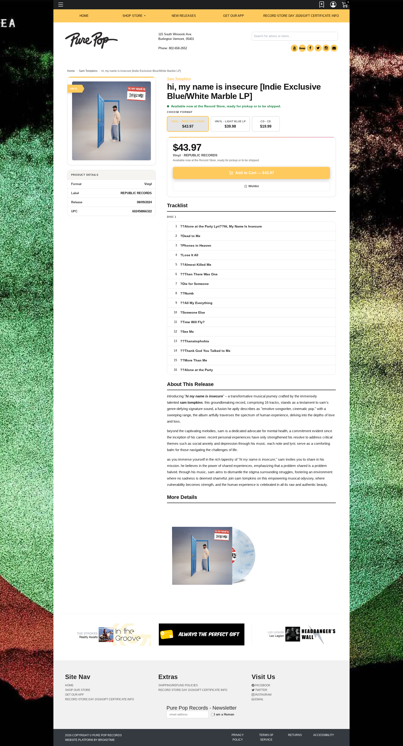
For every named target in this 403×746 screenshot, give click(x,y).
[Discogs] (302, 48)
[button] (134, 16)
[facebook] (310, 48)
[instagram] (326, 48)
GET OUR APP (233, 16)
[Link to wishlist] (322, 5)
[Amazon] (294, 48)
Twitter (260, 690)
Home (71, 71)
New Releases (184, 16)
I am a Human (224, 714)
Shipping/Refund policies (178, 685)
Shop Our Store (77, 690)
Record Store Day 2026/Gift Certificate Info (301, 16)
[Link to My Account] (333, 5)
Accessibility (323, 735)
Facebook (262, 685)
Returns (295, 735)
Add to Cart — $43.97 (254, 173)
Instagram (262, 694)
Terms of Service (266, 737)
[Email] (334, 48)
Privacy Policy (238, 737)
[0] (345, 5)
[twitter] (318, 48)
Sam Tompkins (88, 71)
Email (259, 699)
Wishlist (253, 186)
